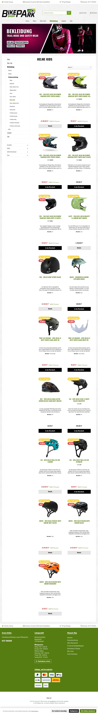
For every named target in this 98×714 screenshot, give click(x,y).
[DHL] (56, 680)
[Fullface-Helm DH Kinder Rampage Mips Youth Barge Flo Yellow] (79, 82)
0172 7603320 (7, 640)
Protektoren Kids (13, 119)
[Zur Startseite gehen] (18, 13)
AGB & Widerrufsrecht (72, 643)
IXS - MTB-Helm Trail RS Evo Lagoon (50, 461)
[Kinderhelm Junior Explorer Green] (79, 265)
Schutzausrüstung (13, 77)
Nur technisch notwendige (59, 711)
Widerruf (49, 698)
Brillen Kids (12, 83)
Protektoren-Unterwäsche (15, 126)
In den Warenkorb (79, 126)
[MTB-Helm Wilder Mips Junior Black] (79, 509)
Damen (10, 74)
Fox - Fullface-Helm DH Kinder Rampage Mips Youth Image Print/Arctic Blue (50, 156)
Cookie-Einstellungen (72, 654)
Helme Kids (12, 100)
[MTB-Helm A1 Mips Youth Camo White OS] (79, 326)
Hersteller (9, 145)
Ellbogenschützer (13, 90)
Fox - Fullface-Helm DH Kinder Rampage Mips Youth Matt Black (79, 156)
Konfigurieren (74, 711)
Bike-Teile (9, 63)
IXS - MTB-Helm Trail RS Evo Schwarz (79, 461)
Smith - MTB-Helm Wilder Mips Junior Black (79, 522)
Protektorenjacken (13, 113)
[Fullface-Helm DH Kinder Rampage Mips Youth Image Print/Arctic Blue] (50, 143)
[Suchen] (69, 13)
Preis (8, 155)
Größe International (11, 152)
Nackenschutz (12, 109)
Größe (8, 148)
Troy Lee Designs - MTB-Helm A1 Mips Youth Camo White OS (79, 339)
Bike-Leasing (70, 651)
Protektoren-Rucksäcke (14, 122)
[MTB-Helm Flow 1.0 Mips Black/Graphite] (79, 387)
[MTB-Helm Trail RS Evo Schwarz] (79, 448)
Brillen (11, 80)
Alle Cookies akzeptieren (88, 711)
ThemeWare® (62, 703)
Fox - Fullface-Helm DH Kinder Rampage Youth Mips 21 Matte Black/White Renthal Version (50, 217)
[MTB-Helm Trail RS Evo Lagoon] (50, 448)
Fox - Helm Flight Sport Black (50, 277)
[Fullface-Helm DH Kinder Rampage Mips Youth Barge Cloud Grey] (50, 82)
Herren (10, 70)
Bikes (8, 59)
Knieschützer (12, 106)
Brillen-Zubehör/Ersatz (14, 87)
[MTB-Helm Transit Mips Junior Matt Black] (50, 509)
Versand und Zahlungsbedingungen (75, 646)
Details (50, 126)
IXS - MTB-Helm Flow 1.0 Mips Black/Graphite (79, 400)
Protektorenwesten (13, 116)
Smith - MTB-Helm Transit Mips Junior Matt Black (50, 522)
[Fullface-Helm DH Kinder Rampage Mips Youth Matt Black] (79, 143)
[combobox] (54, 13)
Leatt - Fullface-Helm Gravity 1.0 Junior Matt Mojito (79, 217)
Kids (9, 129)
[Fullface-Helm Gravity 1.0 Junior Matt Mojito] (79, 204)
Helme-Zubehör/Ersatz (14, 103)
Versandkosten (53, 701)
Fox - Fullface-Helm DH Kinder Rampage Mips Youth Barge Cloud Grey (50, 95)
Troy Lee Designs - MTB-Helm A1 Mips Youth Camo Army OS (50, 339)
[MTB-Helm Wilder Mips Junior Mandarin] (50, 570)
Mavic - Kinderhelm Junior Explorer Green (79, 278)
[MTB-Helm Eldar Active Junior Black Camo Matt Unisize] (50, 387)
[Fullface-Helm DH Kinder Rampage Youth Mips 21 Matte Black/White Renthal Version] (50, 204)
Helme (11, 93)
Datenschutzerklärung (72, 640)
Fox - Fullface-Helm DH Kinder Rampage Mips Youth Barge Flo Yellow (79, 95)
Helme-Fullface (13, 96)
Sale (8, 136)
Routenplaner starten (44, 661)
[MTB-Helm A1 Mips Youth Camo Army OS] (50, 326)
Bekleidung (10, 67)
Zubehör (9, 133)
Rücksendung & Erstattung (73, 648)
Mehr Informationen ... (35, 711)
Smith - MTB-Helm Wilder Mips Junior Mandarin (50, 583)
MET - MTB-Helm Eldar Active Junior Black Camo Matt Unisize (50, 400)
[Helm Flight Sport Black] (50, 265)
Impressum (69, 637)
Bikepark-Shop (72, 633)
